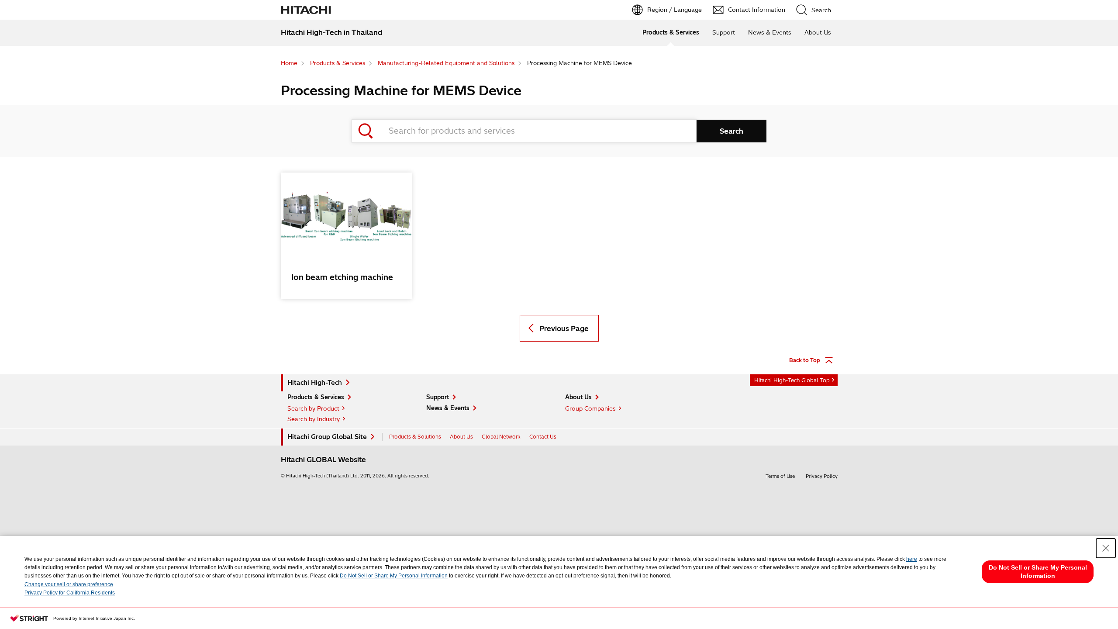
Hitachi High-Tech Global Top (792, 380)
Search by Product (313, 408)
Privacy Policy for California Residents (69, 593)
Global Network (501, 436)
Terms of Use (780, 476)
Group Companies (590, 408)
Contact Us (542, 436)
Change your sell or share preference (68, 584)
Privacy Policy (822, 476)
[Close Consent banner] (1105, 548)
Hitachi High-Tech (314, 383)
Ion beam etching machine (342, 277)
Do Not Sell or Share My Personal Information (394, 576)
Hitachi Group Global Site (327, 437)
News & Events (769, 32)
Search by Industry (313, 418)
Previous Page (564, 328)
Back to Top (804, 360)
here (911, 559)
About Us (817, 32)
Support (723, 32)
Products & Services (670, 32)
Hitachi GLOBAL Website (323, 459)
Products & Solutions (415, 436)
